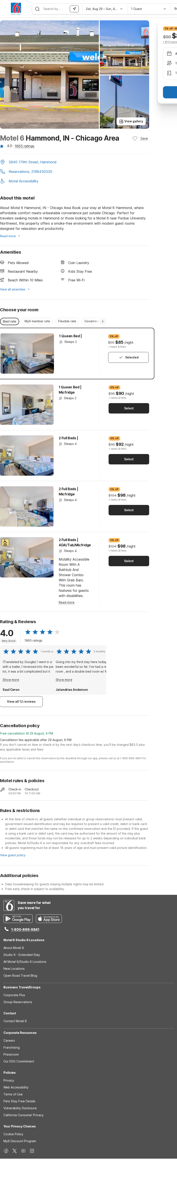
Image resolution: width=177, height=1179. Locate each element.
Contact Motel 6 (15, 1021)
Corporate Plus (14, 995)
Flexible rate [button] (67, 321)
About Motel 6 (13, 948)
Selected (132, 357)
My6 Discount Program (19, 1141)
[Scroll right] (102, 321)
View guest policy (12, 855)
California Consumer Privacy (23, 1115)
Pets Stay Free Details (19, 1101)
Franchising (11, 1047)
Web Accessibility (15, 1087)
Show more (11, 679)
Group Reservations (17, 1002)
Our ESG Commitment (18, 1061)
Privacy (8, 1080)
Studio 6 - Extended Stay (21, 955)
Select (129, 408)
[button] (74, 162)
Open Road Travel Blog (20, 975)
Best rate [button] (9, 321)
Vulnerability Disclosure (20, 1108)
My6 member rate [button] (37, 321)
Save (144, 138)
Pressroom (11, 1054)
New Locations (14, 968)
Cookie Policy (13, 1134)
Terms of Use (13, 1094)
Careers (9, 1040)
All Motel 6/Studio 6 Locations (24, 961)
